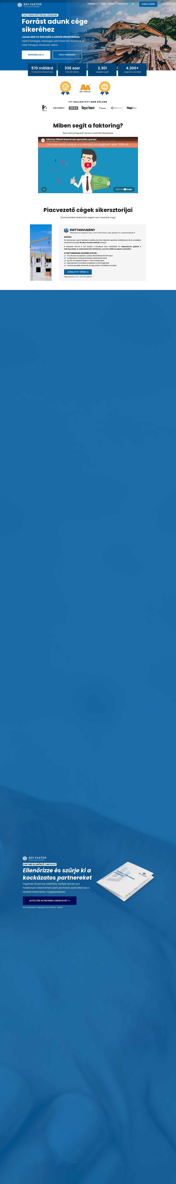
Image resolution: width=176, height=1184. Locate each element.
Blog (111, 4)
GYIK (103, 4)
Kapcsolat (123, 4)
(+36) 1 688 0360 (80, 277)
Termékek (91, 4)
